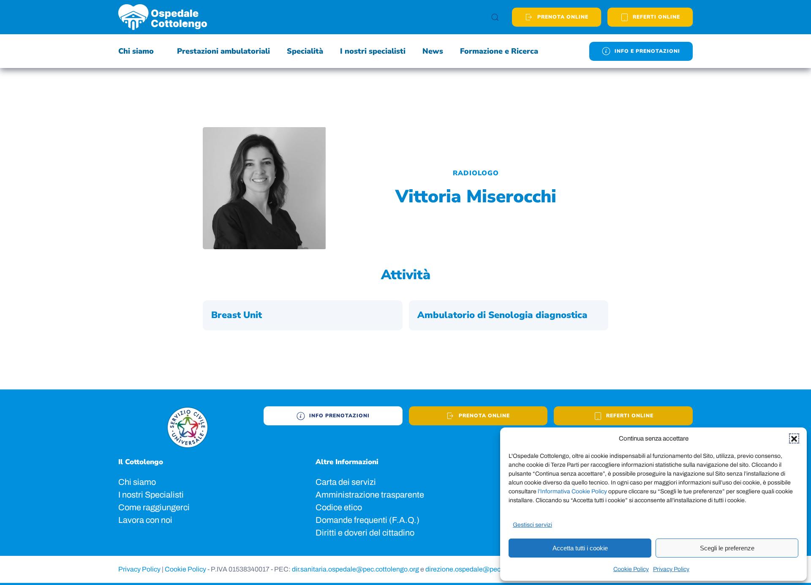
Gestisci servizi (532, 525)
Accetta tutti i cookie (580, 548)
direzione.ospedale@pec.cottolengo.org (485, 569)
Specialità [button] (305, 51)
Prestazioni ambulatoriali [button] (223, 51)
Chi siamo (137, 482)
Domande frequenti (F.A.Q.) (367, 520)
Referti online (629, 415)
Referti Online (656, 17)
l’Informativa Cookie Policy (573, 491)
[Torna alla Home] (162, 17)
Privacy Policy (671, 569)
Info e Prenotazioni (647, 51)
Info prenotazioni (339, 415)
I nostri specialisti (373, 51)
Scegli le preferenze (727, 548)
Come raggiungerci (154, 507)
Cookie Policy (631, 569)
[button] (794, 438)
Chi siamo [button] (136, 51)
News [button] (432, 51)
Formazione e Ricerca (499, 51)
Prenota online (562, 17)
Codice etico (339, 507)
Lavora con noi (145, 520)
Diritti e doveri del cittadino (365, 532)
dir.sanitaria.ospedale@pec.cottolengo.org (356, 569)
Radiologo (476, 173)
